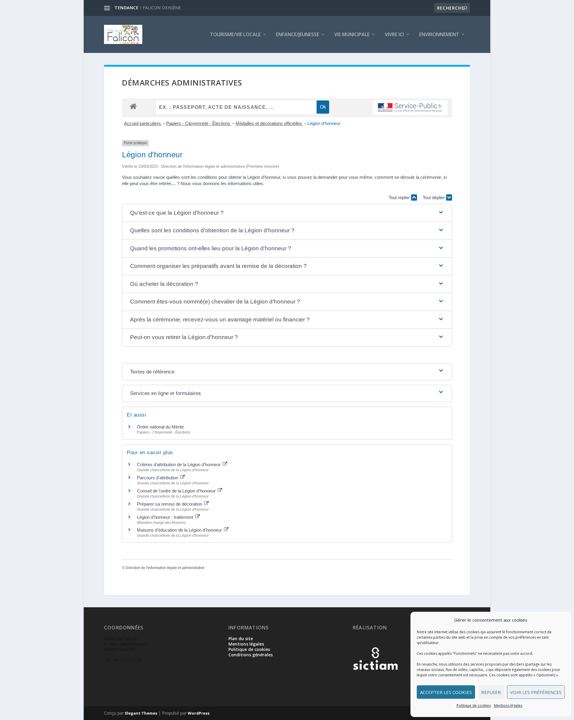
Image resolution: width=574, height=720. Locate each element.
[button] (287, 213)
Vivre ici (394, 35)
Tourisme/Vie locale (235, 35)
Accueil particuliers (143, 123)
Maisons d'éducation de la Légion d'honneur (180, 530)
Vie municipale (352, 35)
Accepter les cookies (446, 692)
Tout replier (400, 197)
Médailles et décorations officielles (269, 123)
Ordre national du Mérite (160, 426)
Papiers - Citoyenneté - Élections (198, 123)
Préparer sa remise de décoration (170, 504)
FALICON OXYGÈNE (162, 7)
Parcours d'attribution (158, 477)
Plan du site (240, 638)
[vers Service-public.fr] (410, 107)
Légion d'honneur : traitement (165, 517)
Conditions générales (250, 655)
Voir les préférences (535, 692)
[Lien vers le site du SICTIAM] (375, 679)
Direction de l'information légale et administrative (165, 568)
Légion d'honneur (324, 123)
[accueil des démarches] (133, 106)
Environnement (439, 35)
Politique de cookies (474, 705)
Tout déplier (434, 197)
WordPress (199, 713)
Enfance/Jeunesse (297, 35)
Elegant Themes (141, 713)
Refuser (491, 692)
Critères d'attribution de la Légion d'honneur (179, 464)
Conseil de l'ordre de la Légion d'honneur (177, 490)
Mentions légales (508, 705)
